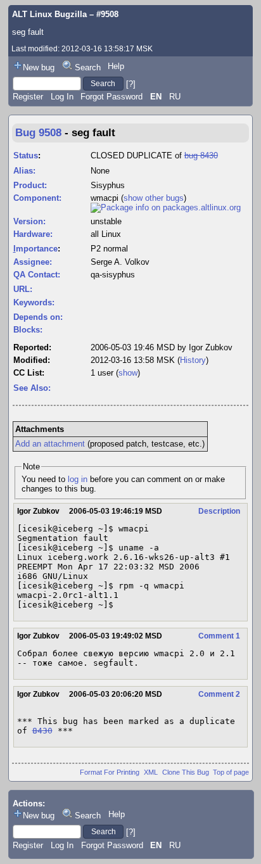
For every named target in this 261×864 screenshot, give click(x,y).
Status (25, 155)
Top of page (231, 772)
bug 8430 (201, 155)
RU (175, 96)
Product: (30, 185)
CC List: (28, 373)
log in (77, 479)
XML (151, 772)
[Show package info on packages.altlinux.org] (166, 207)
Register (28, 96)
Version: (29, 221)
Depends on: (38, 317)
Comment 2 (219, 694)
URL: (22, 289)
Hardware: (33, 234)
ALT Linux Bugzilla (49, 14)
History (193, 360)
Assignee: (32, 262)
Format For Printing (109, 772)
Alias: (24, 170)
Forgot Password (111, 96)
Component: (37, 198)
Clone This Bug (185, 772)
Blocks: (27, 329)
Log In (62, 96)
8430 (42, 730)
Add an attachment (50, 443)
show (127, 373)
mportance (35, 248)
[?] (131, 83)
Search (88, 67)
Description (219, 511)
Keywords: (33, 302)
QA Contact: (36, 274)
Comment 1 (219, 636)
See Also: (32, 388)
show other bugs (154, 198)
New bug (38, 67)
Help (116, 66)
